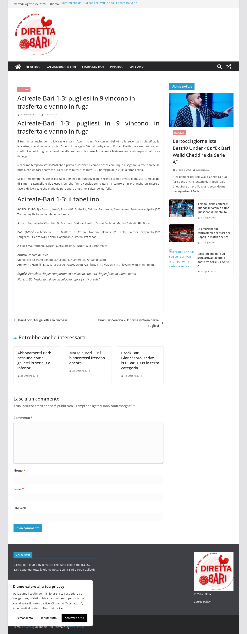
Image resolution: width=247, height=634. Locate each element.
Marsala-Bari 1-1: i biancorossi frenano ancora (87, 358)
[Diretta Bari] (18, 66)
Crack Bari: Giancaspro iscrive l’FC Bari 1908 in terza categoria (140, 360)
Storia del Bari (93, 66)
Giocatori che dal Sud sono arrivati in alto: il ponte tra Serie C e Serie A (213, 260)
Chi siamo (136, 66)
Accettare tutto (74, 618)
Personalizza (24, 618)
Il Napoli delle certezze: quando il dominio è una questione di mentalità (213, 208)
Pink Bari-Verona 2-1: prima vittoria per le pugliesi (128, 323)
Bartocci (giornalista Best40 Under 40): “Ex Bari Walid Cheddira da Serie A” (201, 151)
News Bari (33, 66)
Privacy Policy (202, 594)
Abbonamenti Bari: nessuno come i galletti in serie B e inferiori (34, 360)
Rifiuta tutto (49, 618)
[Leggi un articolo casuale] (228, 66)
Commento (23, 418)
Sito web (20, 508)
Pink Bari (116, 66)
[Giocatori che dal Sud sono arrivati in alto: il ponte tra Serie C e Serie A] (181, 262)
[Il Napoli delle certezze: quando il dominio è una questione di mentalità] (181, 210)
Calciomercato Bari (61, 66)
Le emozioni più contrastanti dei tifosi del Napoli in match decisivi (213, 233)
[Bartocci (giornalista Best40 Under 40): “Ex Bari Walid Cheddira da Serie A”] (201, 110)
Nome (19, 470)
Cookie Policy (202, 601)
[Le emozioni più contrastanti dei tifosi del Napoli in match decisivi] (181, 235)
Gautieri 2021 (203, 169)
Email (19, 489)
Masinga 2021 (52, 114)
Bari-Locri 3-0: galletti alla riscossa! (43, 320)
